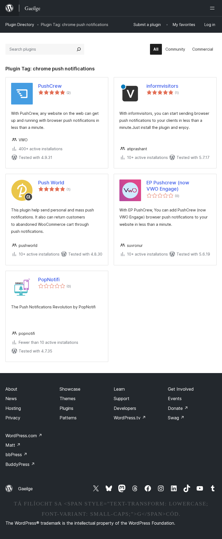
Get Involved (181, 389)
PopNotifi (49, 279)
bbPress (16, 454)
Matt (13, 445)
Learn (119, 389)
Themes (68, 398)
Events (175, 398)
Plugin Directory (19, 24)
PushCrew (50, 86)
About (11, 389)
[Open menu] (213, 8)
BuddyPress (20, 464)
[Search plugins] (78, 49)
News (11, 398)
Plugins (66, 408)
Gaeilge (25, 488)
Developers (125, 408)
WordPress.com (23, 435)
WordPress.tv (130, 417)
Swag (176, 417)
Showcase (70, 389)
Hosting (13, 408)
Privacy (12, 417)
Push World (51, 182)
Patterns (68, 417)
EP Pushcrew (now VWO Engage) (167, 186)
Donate (178, 408)
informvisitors (162, 86)
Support (121, 398)
